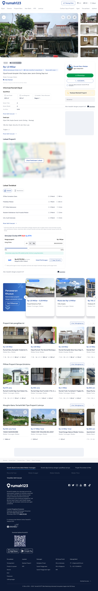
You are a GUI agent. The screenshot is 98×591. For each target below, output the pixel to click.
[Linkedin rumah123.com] (85, 485)
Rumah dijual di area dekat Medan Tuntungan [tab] (21, 468)
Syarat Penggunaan (42, 566)
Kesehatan (20, 190)
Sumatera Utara (21, 460)
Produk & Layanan (12, 566)
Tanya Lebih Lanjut (51, 70)
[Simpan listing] (25, 330)
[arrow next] (95, 297)
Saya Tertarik (56, 260)
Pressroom (10, 576)
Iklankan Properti (26, 563)
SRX (57, 569)
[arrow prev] (26, 297)
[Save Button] (69, 17)
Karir (8, 573)
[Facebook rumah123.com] (69, 485)
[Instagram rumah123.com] (77, 485)
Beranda (5, 460)
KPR (23, 566)
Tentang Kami (10, 563)
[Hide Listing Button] (63, 17)
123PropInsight (11, 579)
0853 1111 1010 (23, 514)
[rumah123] (17, 486)
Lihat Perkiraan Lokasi (34, 160)
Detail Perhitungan (42, 260)
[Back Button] (4, 17)
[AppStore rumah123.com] (13, 551)
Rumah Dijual (12, 460)
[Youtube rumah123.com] (81, 485)
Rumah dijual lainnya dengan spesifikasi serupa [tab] (55, 468)
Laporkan (62, 272)
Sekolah (9, 190)
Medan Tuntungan (36, 460)
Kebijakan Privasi (41, 563)
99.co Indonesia (60, 563)
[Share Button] (75, 17)
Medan (28, 460)
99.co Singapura (60, 566)
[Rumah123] (11, 3)
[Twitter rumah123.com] (73, 485)
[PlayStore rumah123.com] (27, 551)
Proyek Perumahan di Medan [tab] (84, 468)
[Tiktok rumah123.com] (89, 485)
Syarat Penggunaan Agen (43, 569)
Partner (9, 569)
